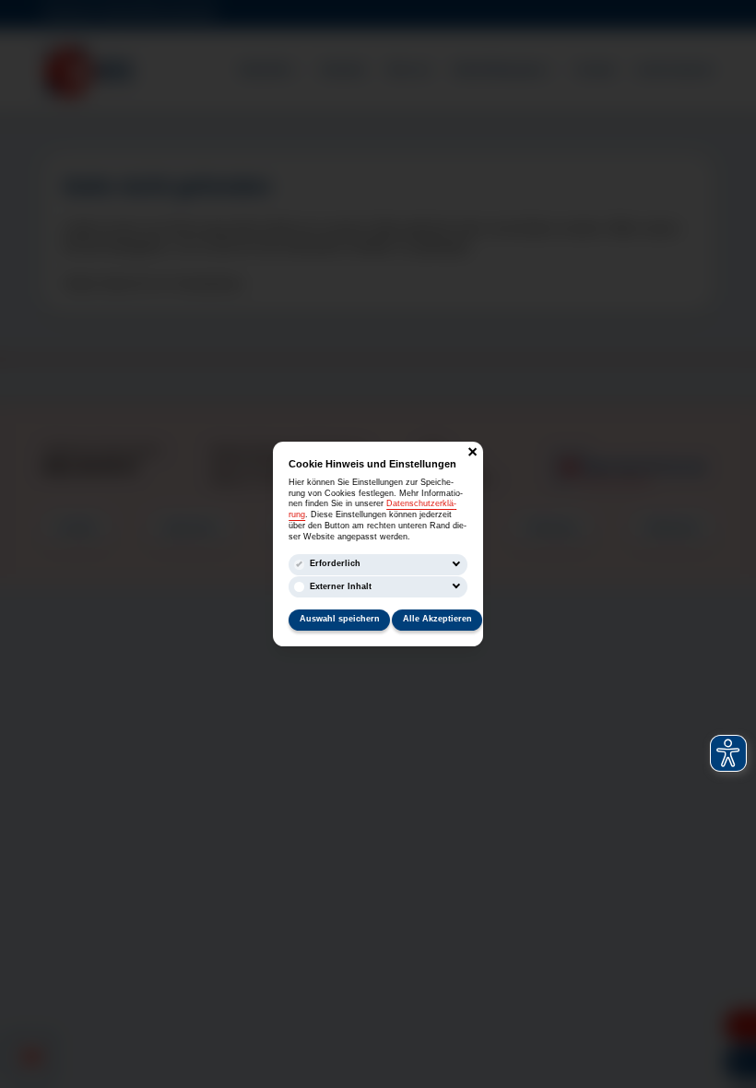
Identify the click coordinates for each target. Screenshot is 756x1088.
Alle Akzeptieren (437, 618)
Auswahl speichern (340, 618)
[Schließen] (472, 452)
